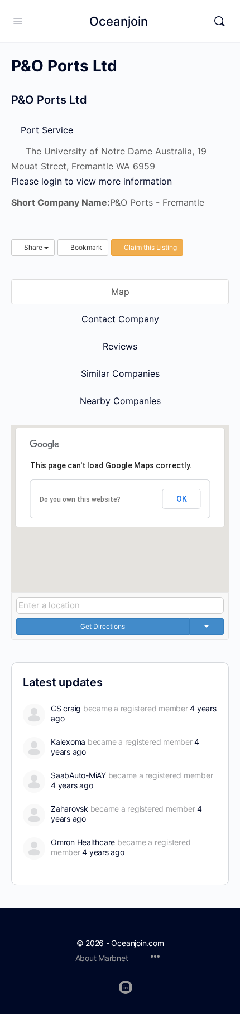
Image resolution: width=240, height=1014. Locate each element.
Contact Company (120, 318)
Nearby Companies (120, 400)
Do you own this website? (80, 499)
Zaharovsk (69, 808)
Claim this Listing (149, 247)
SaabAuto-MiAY (78, 775)
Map (120, 291)
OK (181, 498)
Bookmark (85, 247)
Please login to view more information (91, 181)
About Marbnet (101, 958)
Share (33, 247)
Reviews (120, 346)
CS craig (66, 708)
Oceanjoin (118, 21)
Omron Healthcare (83, 842)
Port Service (45, 129)
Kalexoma (68, 741)
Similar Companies (120, 373)
